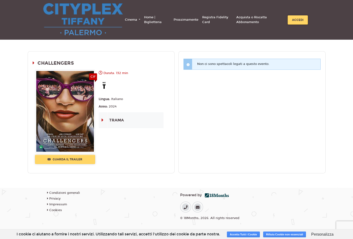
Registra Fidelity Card (215, 19)
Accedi (298, 20)
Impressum (57, 204)
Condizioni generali (64, 193)
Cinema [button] (131, 20)
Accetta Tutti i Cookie (243, 234)
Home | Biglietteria (153, 19)
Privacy (54, 199)
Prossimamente (186, 20)
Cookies (55, 210)
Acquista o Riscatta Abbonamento (251, 19)
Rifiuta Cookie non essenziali (284, 234)
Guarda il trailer (67, 159)
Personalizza (322, 234)
